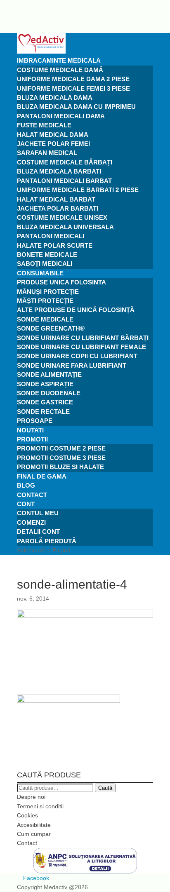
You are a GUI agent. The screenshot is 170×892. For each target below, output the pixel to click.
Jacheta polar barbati (57, 208)
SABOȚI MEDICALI (44, 263)
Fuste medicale (44, 125)
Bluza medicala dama (54, 97)
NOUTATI (30, 430)
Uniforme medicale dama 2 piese (73, 78)
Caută (105, 788)
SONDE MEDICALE (45, 319)
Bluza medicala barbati (59, 171)
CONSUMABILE (40, 273)
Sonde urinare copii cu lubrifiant (77, 355)
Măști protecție (45, 300)
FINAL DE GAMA (41, 476)
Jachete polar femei (53, 143)
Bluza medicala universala (65, 226)
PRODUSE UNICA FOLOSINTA (61, 282)
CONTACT (32, 494)
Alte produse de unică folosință (76, 309)
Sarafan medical (47, 152)
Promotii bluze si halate (60, 466)
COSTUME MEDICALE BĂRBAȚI (64, 162)
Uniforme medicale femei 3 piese (73, 88)
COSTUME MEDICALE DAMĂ (60, 69)
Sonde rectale (43, 411)
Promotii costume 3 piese (61, 457)
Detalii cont (38, 531)
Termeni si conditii (40, 806)
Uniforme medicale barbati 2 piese (78, 189)
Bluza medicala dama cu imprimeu (76, 106)
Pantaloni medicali (50, 235)
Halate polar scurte (54, 245)
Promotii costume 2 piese (61, 448)
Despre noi (31, 796)
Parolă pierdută (46, 541)
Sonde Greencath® (51, 328)
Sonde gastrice (45, 402)
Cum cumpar (34, 834)
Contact (27, 843)
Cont (26, 503)
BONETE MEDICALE (47, 254)
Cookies (27, 815)
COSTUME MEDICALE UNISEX (62, 217)
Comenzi (31, 522)
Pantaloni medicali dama (61, 116)
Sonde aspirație (45, 383)
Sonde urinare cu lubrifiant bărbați (83, 337)
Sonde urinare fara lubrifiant (71, 365)
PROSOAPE (34, 420)
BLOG (26, 485)
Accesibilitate (34, 825)
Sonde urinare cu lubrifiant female (81, 346)
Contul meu (38, 512)
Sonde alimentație (49, 374)
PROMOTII (32, 439)
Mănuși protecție (48, 291)
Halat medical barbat (56, 199)
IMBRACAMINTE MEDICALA (59, 60)
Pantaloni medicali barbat (64, 180)
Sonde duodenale (48, 393)
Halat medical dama (52, 134)
